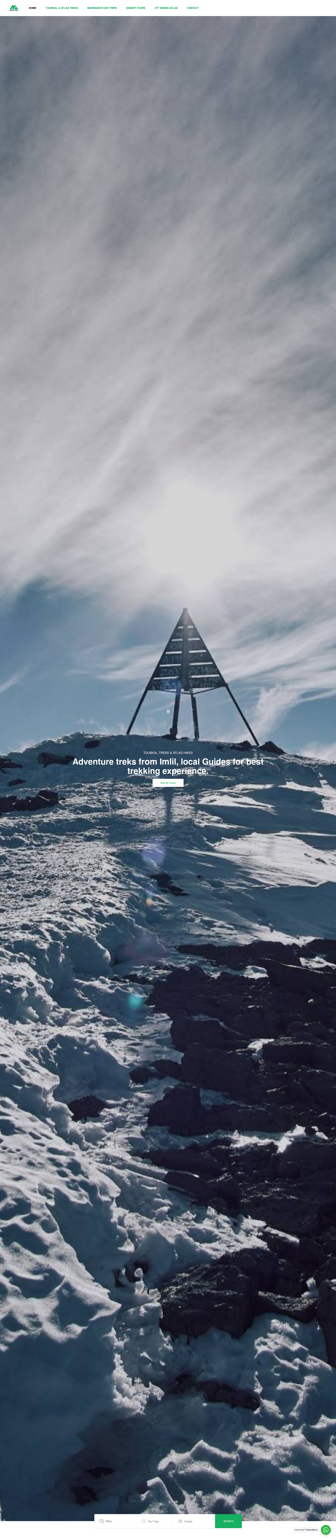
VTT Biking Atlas (166, 8)
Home (32, 8)
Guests (188, 1521)
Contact (193, 8)
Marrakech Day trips (102, 8)
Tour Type (153, 1521)
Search (228, 1521)
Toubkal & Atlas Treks (62, 8)
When (109, 1521)
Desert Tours (135, 8)
